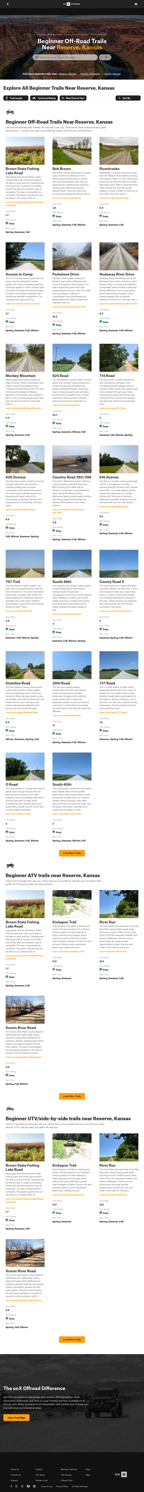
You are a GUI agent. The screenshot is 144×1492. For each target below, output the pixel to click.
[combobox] (67, 57)
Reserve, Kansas (67, 73)
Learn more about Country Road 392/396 (72, 493)
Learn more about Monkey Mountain (25, 391)
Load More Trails (72, 853)
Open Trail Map (16, 1417)
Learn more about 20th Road (72, 698)
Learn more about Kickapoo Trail (72, 939)
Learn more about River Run (119, 939)
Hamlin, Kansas (112, 73)
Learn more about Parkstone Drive (72, 289)
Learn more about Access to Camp (25, 289)
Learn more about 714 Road (119, 391)
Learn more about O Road (25, 797)
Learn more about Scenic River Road (25, 1041)
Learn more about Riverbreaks (119, 186)
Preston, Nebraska (90, 73)
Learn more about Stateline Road (25, 698)
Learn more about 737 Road (119, 698)
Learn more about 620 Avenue (25, 493)
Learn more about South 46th (72, 597)
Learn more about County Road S (119, 597)
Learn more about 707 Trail (25, 597)
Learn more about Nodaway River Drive (119, 289)
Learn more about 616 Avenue (119, 493)
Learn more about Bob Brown (72, 186)
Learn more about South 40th (72, 797)
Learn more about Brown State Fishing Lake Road (25, 186)
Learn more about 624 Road (72, 391)
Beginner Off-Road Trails (49, 34)
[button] (15, 98)
